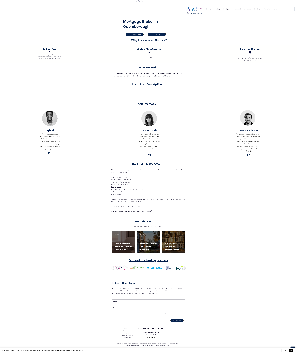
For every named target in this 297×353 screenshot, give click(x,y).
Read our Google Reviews (150, 1)
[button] (209, 9)
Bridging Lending (116, 187)
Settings (285, 350)
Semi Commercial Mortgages (121, 180)
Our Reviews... (147, 103)
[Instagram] (154, 337)
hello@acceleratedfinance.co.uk (151, 332)
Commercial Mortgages (119, 177)
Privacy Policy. (154, 293)
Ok (291, 350)
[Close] (295, 350)
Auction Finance (116, 192)
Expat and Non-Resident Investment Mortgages (127, 189)
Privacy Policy (79, 350)
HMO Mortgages (116, 194)
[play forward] (184, 268)
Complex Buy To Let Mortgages (121, 182)
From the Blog (144, 221)
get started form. (139, 199)
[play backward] (113, 268)
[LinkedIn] (152, 337)
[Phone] (188, 13)
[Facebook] (147, 337)
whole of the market (175, 199)
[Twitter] (150, 337)
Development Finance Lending (121, 184)
